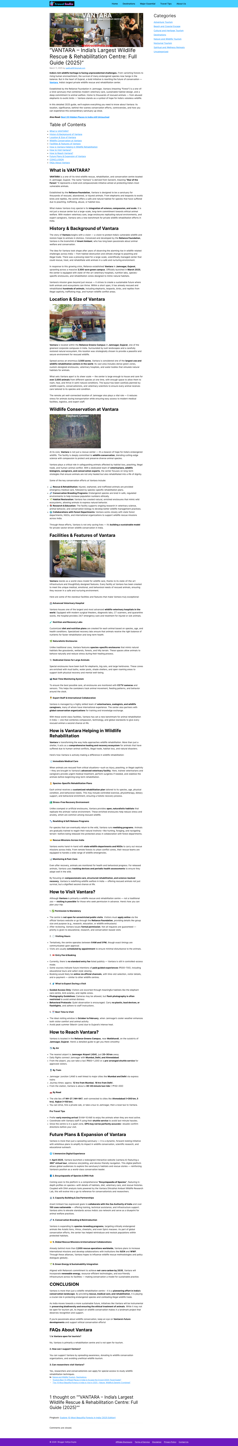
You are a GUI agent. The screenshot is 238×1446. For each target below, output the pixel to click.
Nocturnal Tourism (163, 43)
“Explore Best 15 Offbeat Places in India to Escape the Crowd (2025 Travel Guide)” (86, 1380)
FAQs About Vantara (60, 162)
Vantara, (54, 82)
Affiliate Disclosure (124, 1442)
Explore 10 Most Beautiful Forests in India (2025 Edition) (88, 1417)
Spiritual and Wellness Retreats (169, 47)
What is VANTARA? (59, 131)
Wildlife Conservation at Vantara (66, 140)
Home (115, 3)
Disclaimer (157, 1442)
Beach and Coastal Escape (167, 26)
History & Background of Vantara (66, 134)
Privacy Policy (170, 1442)
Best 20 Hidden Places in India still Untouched (85, 117)
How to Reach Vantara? (61, 153)
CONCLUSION (57, 159)
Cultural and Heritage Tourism (169, 30)
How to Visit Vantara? (60, 150)
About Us (181, 3)
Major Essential (147, 3)
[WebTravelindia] (62, 3)
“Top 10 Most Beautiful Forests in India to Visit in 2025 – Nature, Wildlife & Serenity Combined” (91, 1382)
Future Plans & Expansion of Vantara (68, 156)
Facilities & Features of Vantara (65, 143)
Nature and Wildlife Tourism (63, 1377)
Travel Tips (166, 3)
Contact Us (183, 1442)
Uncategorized (161, 51)
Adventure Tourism (163, 22)
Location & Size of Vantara (63, 137)
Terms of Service (142, 1442)
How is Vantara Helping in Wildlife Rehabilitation (74, 147)
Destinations (129, 3)
